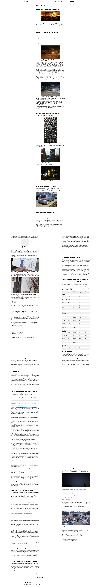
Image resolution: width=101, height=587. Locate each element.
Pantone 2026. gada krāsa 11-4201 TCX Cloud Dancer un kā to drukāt (21, 234)
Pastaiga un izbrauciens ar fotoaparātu (47, 113)
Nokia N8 (62, 34)
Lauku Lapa (63, 307)
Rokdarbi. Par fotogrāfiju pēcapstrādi (47, 33)
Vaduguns (63, 342)
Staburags (63, 338)
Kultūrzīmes (63, 302)
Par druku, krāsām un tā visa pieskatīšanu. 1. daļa (18, 358)
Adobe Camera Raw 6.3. (58, 76)
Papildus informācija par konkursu (43, 218)
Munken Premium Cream (29, 316)
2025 (78, 281)
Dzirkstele (63, 320)
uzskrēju (43, 189)
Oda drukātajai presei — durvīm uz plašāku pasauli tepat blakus (71, 234)
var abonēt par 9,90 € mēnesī (73, 273)
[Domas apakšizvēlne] (51, 1)
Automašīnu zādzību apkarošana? (46, 186)
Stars (62, 339)
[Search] (72, 1)
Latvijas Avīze (63, 303)
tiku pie (59, 34)
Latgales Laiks (64, 327)
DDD (62, 296)
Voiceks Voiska (45, 23)
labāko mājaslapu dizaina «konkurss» (56, 224)
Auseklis (63, 314)
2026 (80, 281)
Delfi (64, 526)
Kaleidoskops (63, 323)
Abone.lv (81, 264)
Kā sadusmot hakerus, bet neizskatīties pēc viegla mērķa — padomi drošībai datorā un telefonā (23, 469)
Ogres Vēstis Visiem (64, 332)
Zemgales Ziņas (64, 347)
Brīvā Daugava (64, 317)
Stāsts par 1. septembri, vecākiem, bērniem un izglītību (70, 358)
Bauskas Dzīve (64, 316)
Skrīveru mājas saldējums (78, 247)
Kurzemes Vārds (64, 324)
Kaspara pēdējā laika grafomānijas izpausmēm (73, 529)
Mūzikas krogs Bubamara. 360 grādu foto (48, 9)
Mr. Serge (26, 1)
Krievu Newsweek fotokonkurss (45, 212)
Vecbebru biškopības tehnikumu (83, 245)
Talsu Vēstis (63, 341)
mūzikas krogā (55, 23)
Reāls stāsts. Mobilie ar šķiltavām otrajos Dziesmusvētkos (71, 468)
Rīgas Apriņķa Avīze (64, 335)
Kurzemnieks (63, 326)
